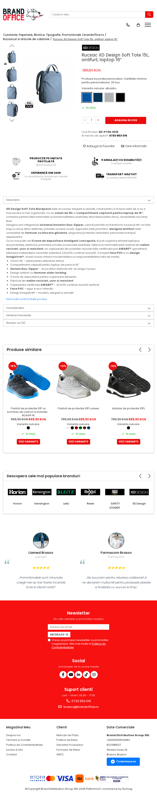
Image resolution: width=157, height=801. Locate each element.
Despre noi (13, 735)
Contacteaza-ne (126, 761)
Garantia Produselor (69, 745)
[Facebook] (63, 674)
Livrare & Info (14, 750)
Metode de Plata (67, 735)
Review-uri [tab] (15, 323)
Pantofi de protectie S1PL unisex (78, 408)
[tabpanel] (48, 84)
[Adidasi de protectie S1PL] (128, 382)
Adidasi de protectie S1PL (128, 408)
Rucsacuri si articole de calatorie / (28, 39)
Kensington (41, 503)
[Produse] (148, 26)
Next (11, 120)
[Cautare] (149, 14)
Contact (11, 754)
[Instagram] (94, 674)
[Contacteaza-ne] (128, 25)
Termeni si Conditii (18, 740)
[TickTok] (86, 674)
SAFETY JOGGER (114, 506)
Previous (11, 46)
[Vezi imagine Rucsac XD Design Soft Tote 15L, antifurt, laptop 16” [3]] (11, 109)
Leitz (66, 503)
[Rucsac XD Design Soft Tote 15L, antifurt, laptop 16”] (48, 84)
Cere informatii (135, 146)
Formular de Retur (68, 750)
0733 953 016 (81, 701)
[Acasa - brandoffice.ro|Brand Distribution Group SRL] (23, 14)
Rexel (90, 503)
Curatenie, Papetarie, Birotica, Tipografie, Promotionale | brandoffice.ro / (55, 35)
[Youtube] (70, 674)
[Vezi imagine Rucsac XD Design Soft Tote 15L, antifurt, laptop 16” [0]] (11, 57)
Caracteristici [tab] (15, 308)
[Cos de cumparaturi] (138, 25)
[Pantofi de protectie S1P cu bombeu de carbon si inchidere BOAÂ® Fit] (28, 382)
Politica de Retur (67, 740)
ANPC (60, 754)
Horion (17, 503)
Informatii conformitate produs (26, 299)
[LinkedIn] (78, 674)
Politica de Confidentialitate (24, 745)
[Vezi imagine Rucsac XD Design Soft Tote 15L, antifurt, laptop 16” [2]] (11, 91)
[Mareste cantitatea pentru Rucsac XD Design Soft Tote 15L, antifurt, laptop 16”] (98, 120)
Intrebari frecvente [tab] (18, 315)
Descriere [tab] (12, 200)
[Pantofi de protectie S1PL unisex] (78, 382)
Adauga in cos (125, 120)
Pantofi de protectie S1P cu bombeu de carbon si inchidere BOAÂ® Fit (28, 412)
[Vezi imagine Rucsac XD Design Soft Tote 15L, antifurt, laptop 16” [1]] (11, 74)
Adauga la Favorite (100, 146)
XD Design (139, 503)
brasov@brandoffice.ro (81, 707)
